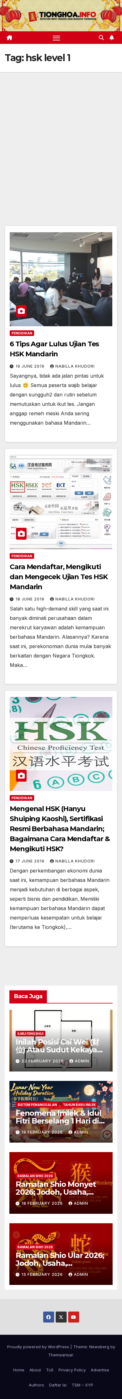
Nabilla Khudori (75, 366)
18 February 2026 (43, 1203)
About (35, 1369)
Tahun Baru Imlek (79, 1105)
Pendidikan (22, 333)
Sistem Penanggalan (37, 1105)
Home (18, 1369)
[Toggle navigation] (57, 37)
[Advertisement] (61, 136)
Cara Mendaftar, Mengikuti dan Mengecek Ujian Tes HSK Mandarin (58, 577)
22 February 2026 (43, 1061)
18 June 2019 (31, 599)
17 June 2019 (31, 861)
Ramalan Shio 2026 (35, 1176)
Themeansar (60, 1354)
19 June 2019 (31, 366)
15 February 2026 (43, 1274)
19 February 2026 (43, 1132)
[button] (101, 37)
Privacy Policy (72, 1369)
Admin (82, 1061)
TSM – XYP (82, 1384)
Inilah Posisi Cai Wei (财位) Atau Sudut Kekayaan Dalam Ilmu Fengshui (61, 1049)
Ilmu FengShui (30, 1033)
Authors (36, 1384)
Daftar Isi (58, 1384)
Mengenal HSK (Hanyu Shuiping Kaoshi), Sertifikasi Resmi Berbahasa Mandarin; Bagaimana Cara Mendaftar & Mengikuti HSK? (59, 828)
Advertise (100, 1369)
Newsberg (99, 1346)
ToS (49, 1369)
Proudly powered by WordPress (38, 1346)
